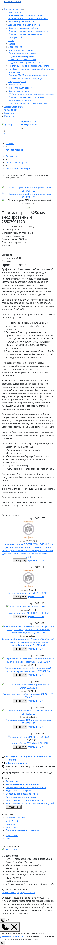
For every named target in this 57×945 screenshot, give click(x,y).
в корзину (21, 560)
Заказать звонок (12, 1)
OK (2, 943)
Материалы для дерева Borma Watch (27, 103)
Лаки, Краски (15, 46)
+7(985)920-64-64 (29, 124)
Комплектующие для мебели (23, 28)
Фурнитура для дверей (20, 87)
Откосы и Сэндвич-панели (22, 59)
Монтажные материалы (20, 50)
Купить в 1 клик (36, 560)
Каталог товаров (13, 9)
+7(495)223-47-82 (29, 121)
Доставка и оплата (13, 106)
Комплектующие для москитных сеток (28, 31)
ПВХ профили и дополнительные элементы (31, 94)
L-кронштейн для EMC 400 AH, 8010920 (28, 743)
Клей (11, 40)
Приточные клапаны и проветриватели (29, 65)
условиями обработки (11, 936)
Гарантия (9, 113)
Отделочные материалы (21, 56)
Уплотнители (15, 84)
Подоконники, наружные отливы (25, 62)
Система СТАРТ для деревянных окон (27, 75)
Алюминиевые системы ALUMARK (25, 15)
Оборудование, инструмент (22, 53)
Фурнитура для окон (19, 91)
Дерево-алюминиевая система (24, 24)
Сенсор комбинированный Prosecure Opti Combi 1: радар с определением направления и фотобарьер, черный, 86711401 (28, 642)
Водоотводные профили (21, 21)
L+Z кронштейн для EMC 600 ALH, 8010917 (28, 593)
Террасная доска (17, 81)
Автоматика (14, 12)
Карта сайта (12, 835)
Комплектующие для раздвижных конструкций (30, 803)
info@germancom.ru (16, 762)
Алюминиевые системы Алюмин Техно (28, 18)
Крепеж (12, 43)
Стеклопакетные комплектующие (25, 78)
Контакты (9, 116)
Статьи (9, 838)
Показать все (14, 806)
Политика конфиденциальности (22, 830)
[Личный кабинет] (2, 140)
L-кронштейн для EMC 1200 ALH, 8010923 (28, 613)
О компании (10, 109)
